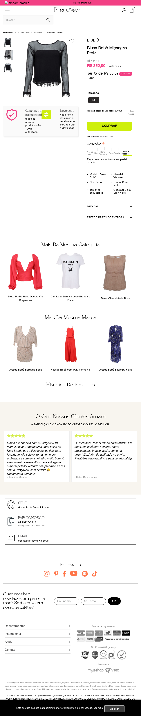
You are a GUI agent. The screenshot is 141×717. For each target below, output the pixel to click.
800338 (118, 110)
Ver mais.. (99, 708)
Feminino (25, 32)
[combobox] (28, 19)
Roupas (37, 32)
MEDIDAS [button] (93, 206)
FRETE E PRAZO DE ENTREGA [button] (105, 217)
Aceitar (114, 708)
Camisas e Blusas (54, 32)
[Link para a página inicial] (10, 32)
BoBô (93, 40)
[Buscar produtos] (48, 19)
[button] (93, 100)
